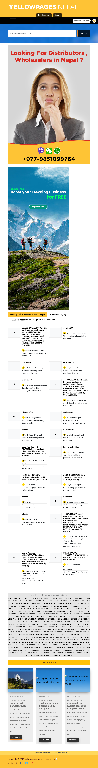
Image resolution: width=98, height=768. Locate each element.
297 (13, 624)
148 (39, 609)
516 (83, 645)
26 (61, 598)
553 (41, 650)
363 (65, 629)
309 (53, 624)
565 (80, 650)
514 (77, 645)
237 (60, 616)
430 (40, 637)
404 (37, 634)
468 (88, 640)
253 (32, 619)
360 (55, 629)
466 (81, 640)
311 (59, 624)
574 (29, 652)
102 (76, 603)
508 (60, 645)
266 (75, 619)
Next (67, 655)
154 (56, 609)
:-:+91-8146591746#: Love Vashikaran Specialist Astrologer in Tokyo (74, 477)
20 (47, 598)
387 (61, 632)
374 (19, 632)
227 (27, 616)
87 (40, 603)
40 (11, 601)
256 (42, 619)
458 (54, 640)
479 (43, 642)
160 (74, 609)
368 (82, 629)
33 (77, 598)
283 (48, 621)
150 (45, 609)
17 (41, 598)
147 (36, 609)
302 (29, 624)
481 (50, 642)
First (9, 598)
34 (80, 598)
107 (9, 606)
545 (14, 650)
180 (48, 611)
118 (36, 606)
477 (36, 642)
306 (43, 624)
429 (36, 637)
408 (51, 634)
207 (47, 614)
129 (66, 606)
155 (59, 609)
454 (40, 640)
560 (64, 650)
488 (74, 642)
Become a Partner (42, 752)
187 (68, 611)
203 (33, 614)
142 (21, 609)
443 (84, 637)
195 (9, 614)
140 (16, 609)
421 (9, 637)
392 (77, 632)
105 (85, 603)
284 (51, 621)
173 (29, 611)
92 (52, 603)
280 (38, 621)
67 (76, 601)
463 (71, 640)
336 (57, 627)
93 (54, 603)
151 (48, 609)
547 (21, 650)
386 (58, 632)
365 (72, 629)
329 (34, 627)
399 (20, 634)
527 (35, 647)
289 (68, 621)
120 (41, 606)
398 (17, 634)
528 (38, 647)
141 (19, 609)
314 (67, 624)
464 (74, 640)
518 (89, 645)
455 (44, 640)
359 (52, 629)
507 (56, 645)
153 (53, 609)
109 (15, 606)
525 (28, 647)
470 (13, 642)
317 (76, 624)
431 (43, 637)
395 (88, 632)
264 (68, 619)
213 (65, 614)
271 (10, 621)
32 (75, 598)
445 (9, 640)
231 (40, 616)
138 (10, 609)
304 (36, 624)
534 (58, 647)
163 (82, 609)
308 (50, 624)
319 (82, 624)
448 (20, 640)
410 (58, 634)
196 (12, 614)
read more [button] (16, 737)
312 (61, 624)
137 (89, 606)
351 (26, 629)
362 (62, 629)
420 (87, 634)
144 (27, 609)
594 (30, 655)
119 (38, 606)
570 (16, 652)
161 (76, 609)
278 (32, 621)
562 (70, 650)
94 (56, 603)
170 (21, 611)
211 (59, 614)
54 (45, 601)
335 (53, 627)
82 (28, 603)
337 (60, 627)
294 (84, 621)
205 (40, 614)
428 (33, 637)
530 (45, 647)
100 (71, 603)
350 (23, 629)
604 (63, 655)
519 (9, 647)
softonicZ (67, 496)
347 (12, 629)
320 (84, 624)
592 (87, 652)
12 (31, 598)
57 (52, 601)
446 (13, 640)
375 (22, 632)
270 (88, 619)
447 (16, 640)
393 (81, 632)
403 (33, 634)
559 (61, 650)
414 (69, 634)
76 (15, 603)
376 (25, 632)
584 (61, 652)
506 (53, 645)
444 (88, 637)
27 (63, 598)
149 (42, 609)
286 (58, 621)
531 (48, 647)
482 (53, 642)
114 (27, 606)
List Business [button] (44, 15)
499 (30, 645)
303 (33, 624)
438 (67, 637)
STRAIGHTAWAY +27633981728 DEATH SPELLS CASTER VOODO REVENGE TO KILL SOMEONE (75, 556)
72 (87, 601)
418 (81, 634)
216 (74, 614)
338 (63, 627)
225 (20, 616)
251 (26, 619)
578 (42, 652)
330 (37, 627)
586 (68, 652)
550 (31, 650)
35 (82, 598)
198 (18, 614)
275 (22, 621)
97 (64, 603)
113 (24, 606)
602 (56, 655)
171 (24, 611)
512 (72, 645)
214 (68, 614)
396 (10, 634)
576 (35, 652)
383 (48, 632)
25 (59, 598)
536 (65, 647)
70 (83, 601)
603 (60, 655)
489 (77, 642)
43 (18, 601)
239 (67, 616)
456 (47, 640)
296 (10, 624)
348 (16, 629)
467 (85, 640)
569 (13, 652)
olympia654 (27, 412)
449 (23, 640)
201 (27, 614)
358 (49, 629)
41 (13, 601)
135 (83, 606)
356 (42, 629)
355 (39, 629)
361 (59, 629)
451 (30, 640)
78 (19, 603)
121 (44, 606)
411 (61, 634)
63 (66, 601)
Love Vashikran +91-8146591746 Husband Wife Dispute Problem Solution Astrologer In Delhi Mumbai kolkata (34, 451)
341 (73, 627)
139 (13, 609)
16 (39, 598)
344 (83, 627)
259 (52, 619)
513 (74, 645)
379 (35, 632)
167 (13, 611)
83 (30, 603)
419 (84, 634)
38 (89, 598)
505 (50, 645)
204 (37, 614)
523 (22, 647)
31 (73, 598)
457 (51, 640)
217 (76, 614)
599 (47, 655)
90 (47, 603)
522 (18, 647)
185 (62, 611)
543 (88, 647)
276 (25, 621)
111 (19, 606)
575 (32, 652)
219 (82, 614)
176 (37, 611)
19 (45, 598)
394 (84, 632)
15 (37, 598)
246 (9, 619)
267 (79, 619)
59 (57, 601)
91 (49, 603)
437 (64, 637)
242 (76, 616)
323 (14, 627)
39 (9, 601)
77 (17, 603)
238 (63, 616)
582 (54, 652)
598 (43, 655)
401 (27, 634)
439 (70, 637)
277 (29, 621)
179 (46, 611)
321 (88, 624)
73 (89, 601)
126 (58, 606)
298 (17, 624)
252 (29, 619)
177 (40, 611)
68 (78, 601)
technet (25, 429)
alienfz (25, 514)
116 (31, 606)
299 (20, 624)
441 (77, 637)
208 (50, 614)
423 (15, 637)
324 (17, 627)
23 (54, 598)
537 (68, 647)
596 (37, 655)
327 (27, 627)
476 (33, 642)
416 (75, 634)
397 (13, 634)
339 (67, 627)
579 (45, 652)
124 (52, 606)
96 (61, 603)
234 (50, 616)
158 (68, 609)
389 (68, 632)
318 (79, 624)
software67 (27, 362)
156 (62, 609)
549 (28, 650)
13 (33, 598)
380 (38, 632)
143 (24, 609)
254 (35, 619)
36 (85, 598)
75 (12, 603)
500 (33, 645)
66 (73, 601)
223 (14, 616)
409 (54, 634)
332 (43, 627)
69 (80, 601)
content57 (27, 380)
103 (79, 603)
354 (35, 629)
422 (12, 637)
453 (37, 640)
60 (59, 601)
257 (46, 619)
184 (59, 611)
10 (28, 598)
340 (70, 627)
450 (27, 640)
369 (85, 629)
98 (66, 603)
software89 (68, 362)
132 (74, 606)
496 (20, 645)
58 (55, 601)
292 (77, 621)
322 (10, 627)
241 (73, 616)
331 (40, 627)
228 (30, 616)
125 (55, 606)
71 (84, 601)
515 (80, 645)
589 (78, 652)
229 (34, 616)
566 (84, 650)
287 (61, 621)
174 (32, 611)
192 (82, 611)
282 (44, 621)
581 (52, 652)
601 (53, 655)
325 (20, 627)
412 (63, 634)
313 (64, 624)
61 (61, 601)
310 (56, 624)
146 (34, 609)
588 (75, 652)
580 (48, 652)
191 (79, 611)
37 (87, 598)
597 (40, 655)
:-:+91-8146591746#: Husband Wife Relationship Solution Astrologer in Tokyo (34, 477)
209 (53, 614)
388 (64, 632)
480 (46, 642)
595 (34, 655)
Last (70, 655)
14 (35, 598)
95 (59, 603)
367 (79, 629)
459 (57, 640)
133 (77, 606)
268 (82, 619)
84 (33, 603)
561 (67, 650)
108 (12, 606)
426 (26, 637)
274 (19, 621)
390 (71, 632)
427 (29, 637)
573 (26, 652)
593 (27, 655)
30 (71, 598)
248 (16, 619)
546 (17, 650)
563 (74, 650)
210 (57, 614)
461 (64, 640)
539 (75, 647)
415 (72, 634)
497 (23, 645)
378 (32, 632)
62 (64, 601)
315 (70, 624)
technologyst (69, 412)
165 (88, 609)
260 (55, 619)
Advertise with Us (60, 752)
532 (51, 647)
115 (29, 606)
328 (30, 627)
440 (74, 637)
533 (55, 647)
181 (51, 611)
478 (40, 642)
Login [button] (57, 15)
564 (77, 650)
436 (60, 637)
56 (50, 601)
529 (42, 647)
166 (10, 611)
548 (24, 650)
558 (57, 650)
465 (78, 640)
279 (35, 621)
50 (36, 601)
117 (34, 606)
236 (57, 616)
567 (87, 650)
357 (46, 629)
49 (34, 601)
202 (30, 614)
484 (60, 642)
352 (29, 629)
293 (81, 621)
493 (9, 645)
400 (23, 634)
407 (47, 634)
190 (77, 611)
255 (39, 619)
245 (87, 616)
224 (17, 616)
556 (51, 650)
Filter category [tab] (58, 314)
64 (69, 601)
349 (19, 629)
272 (12, 621)
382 (44, 632)
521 (15, 647)
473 (23, 642)
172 (26, 611)
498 (26, 645)
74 (10, 603)
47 (29, 601)
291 (75, 621)
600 (50, 655)
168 (16, 611)
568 (10, 652)
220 (85, 614)
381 (42, 632)
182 (54, 611)
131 (72, 606)
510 (66, 645)
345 (87, 627)
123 (49, 606)
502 (39, 645)
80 (24, 603)
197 (15, 614)
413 (66, 634)
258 (49, 619)
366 (75, 629)
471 (17, 642)
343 (80, 627)
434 (53, 637)
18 (43, 598)
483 (56, 642)
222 (10, 616)
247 (12, 619)
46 (26, 601)
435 (57, 637)
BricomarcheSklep (71, 447)
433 (50, 637)
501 (37, 645)
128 (63, 606)
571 (20, 652)
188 (71, 611)
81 (26, 603)
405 (40, 634)
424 (19, 637)
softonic (26, 496)
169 (18, 611)
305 (40, 624)
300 (23, 624)
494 (13, 645)
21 (49, 598)
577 (39, 652)
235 (53, 616)
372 (12, 632)
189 (74, 611)
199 (21, 614)
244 (83, 616)
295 (88, 621)
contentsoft (68, 429)
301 (27, 624)
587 (71, 652)
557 (54, 650)
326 (24, 627)
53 (43, 601)
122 (46, 606)
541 (81, 647)
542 (84, 647)
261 (59, 619)
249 (19, 619)
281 (42, 621)
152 (51, 609)
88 (43, 603)
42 (16, 601)
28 (66, 598)
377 (29, 632)
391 (75, 632)
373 (16, 632)
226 (24, 616)
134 (80, 606)
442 (81, 637)
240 (70, 616)
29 (68, 598)
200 (24, 614)
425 (23, 637)
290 (71, 621)
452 (33, 640)
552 (37, 650)
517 (86, 645)
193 (85, 611)
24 (56, 598)
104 (82, 603)
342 (76, 627)
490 (81, 642)
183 (56, 611)
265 (72, 619)
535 (61, 647)
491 (84, 642)
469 (10, 642)
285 (55, 621)
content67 (68, 328)
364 (68, 629)
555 (47, 650)
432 (46, 637)
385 (55, 632)
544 (10, 650)
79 (21, 603)
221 (88, 614)
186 (65, 611)
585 (65, 652)
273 (16, 621)
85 (35, 603)
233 (47, 616)
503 (43, 645)
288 (64, 621)
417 (78, 634)
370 (88, 629)
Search (84, 33)
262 (62, 619)
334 (50, 627)
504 (46, 645)
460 (61, 640)
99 (68, 603)
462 (67, 640)
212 (62, 614)
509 (63, 645)
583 (58, 652)
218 (79, 614)
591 (85, 652)
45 (24, 601)
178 (43, 611)
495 (16, 645)
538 (71, 647)
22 (51, 598)
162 (79, 609)
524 (25, 647)
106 (88, 603)
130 (69, 606)
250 (23, 619)
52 (40, 601)
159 (71, 609)
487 (70, 642)
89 (45, 603)
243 (80, 616)
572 (22, 652)
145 (31, 609)
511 (69, 645)
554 (44, 650)
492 (87, 642)
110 (17, 606)
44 (21, 601)
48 (31, 601)
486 (67, 642)
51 (38, 601)
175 (35, 611)
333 (47, 627)
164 (85, 609)
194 (88, 611)
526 (32, 647)
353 (32, 629)
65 (71, 601)
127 (61, 606)
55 (48, 601)
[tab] (27, 314)
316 (73, 624)
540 (78, 647)
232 (43, 616)
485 (63, 642)
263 (65, 619)
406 (44, 634)
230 (37, 616)
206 (43, 614)
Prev (13, 598)
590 (81, 652)
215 (71, 614)
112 (22, 606)
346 (9, 629)
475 (30, 642)
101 (74, 603)
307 (46, 624)
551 (34, 650)
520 (12, 647)
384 (51, 632)
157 (65, 609)
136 (86, 606)
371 (10, 632)
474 (26, 642)
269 (85, 619)
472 (20, 642)
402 (30, 634)
